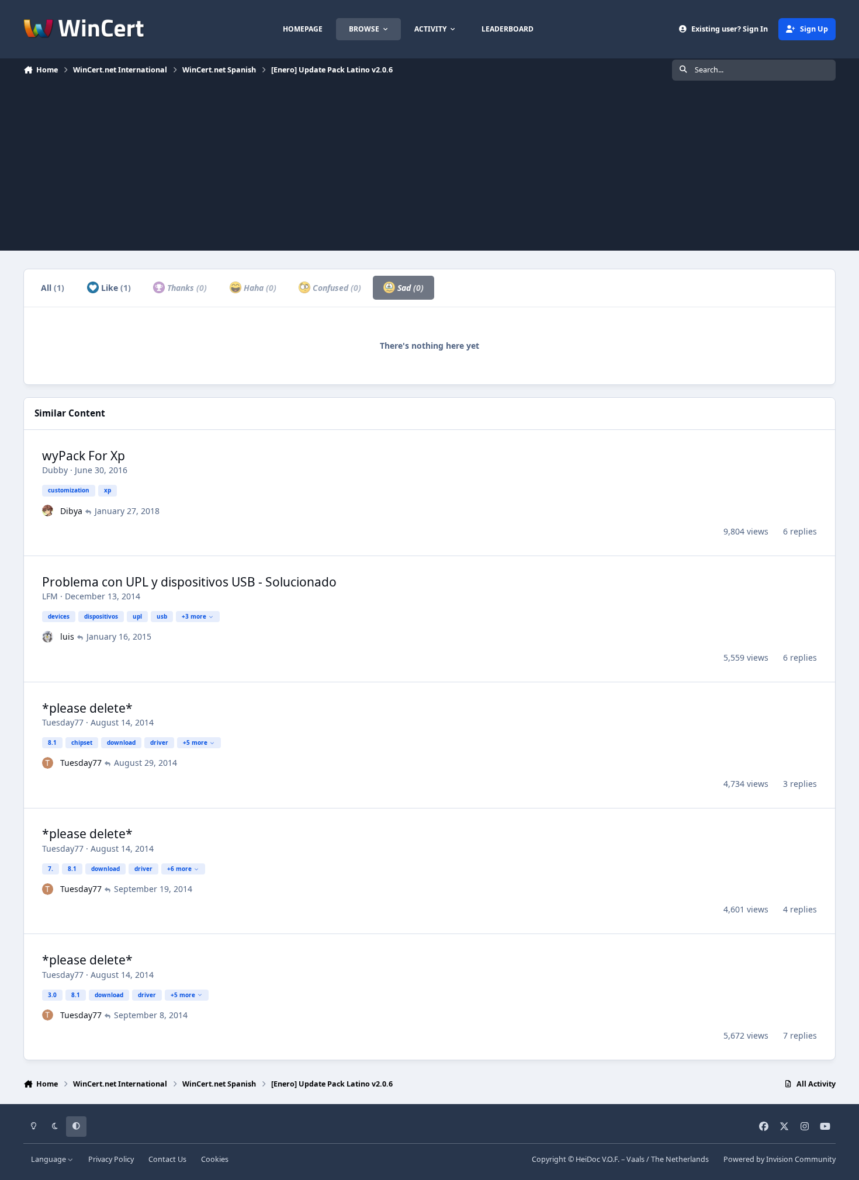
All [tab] (52, 287)
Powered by (779, 1159)
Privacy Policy (111, 1159)
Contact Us (167, 1159)
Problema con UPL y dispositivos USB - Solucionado (189, 582)
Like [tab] (115, 287)
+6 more (179, 869)
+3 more (194, 616)
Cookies (214, 1159)
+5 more (195, 742)
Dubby (55, 470)
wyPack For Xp (83, 455)
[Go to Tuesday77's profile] (48, 763)
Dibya (71, 510)
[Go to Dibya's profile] (48, 510)
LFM (50, 596)
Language (49, 1159)
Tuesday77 (63, 722)
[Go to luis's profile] (48, 637)
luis (67, 636)
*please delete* (87, 708)
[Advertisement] (429, 169)
